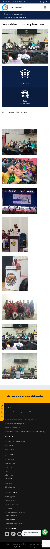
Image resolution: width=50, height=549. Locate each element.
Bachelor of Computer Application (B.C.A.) (19, 412)
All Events (18, 14)
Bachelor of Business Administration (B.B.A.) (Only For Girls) (25, 432)
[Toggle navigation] (45, 7)
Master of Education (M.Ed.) (14, 428)
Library (7, 471)
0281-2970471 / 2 (10, 501)
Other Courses (10, 487)
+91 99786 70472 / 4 (11, 505)
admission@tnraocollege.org (14, 523)
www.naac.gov (9, 445)
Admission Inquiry (2, 411)
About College (9, 459)
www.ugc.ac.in (9, 449)
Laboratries (9, 475)
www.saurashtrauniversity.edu (15, 441)
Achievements (10, 463)
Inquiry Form (9, 467)
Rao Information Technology (26, 547)
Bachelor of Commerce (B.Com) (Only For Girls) (21, 420)
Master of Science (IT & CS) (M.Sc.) (16, 416)
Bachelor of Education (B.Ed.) (14, 424)
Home (8, 14)
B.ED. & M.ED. (9, 483)
